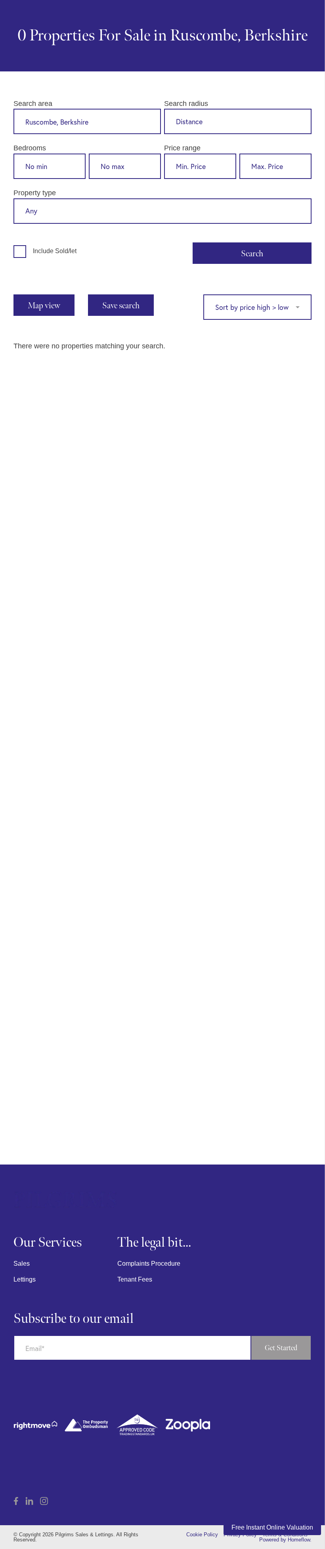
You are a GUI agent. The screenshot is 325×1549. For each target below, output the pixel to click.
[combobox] (87, 123)
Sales (21, 1263)
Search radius (186, 103)
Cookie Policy (202, 1534)
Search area (32, 103)
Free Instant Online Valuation (272, 1527)
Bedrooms (29, 148)
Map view (44, 306)
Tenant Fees (134, 1279)
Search (252, 254)
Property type (34, 192)
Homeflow (299, 1540)
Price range (182, 148)
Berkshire (276, 35)
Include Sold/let (54, 250)
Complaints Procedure (148, 1263)
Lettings (24, 1279)
